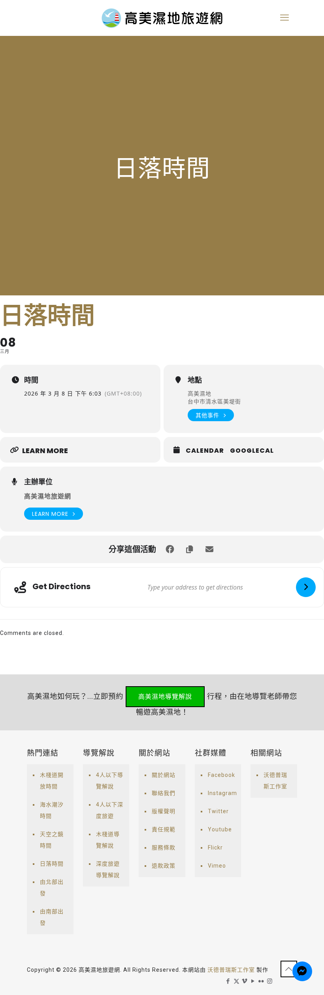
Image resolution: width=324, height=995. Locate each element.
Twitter (218, 811)
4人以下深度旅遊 (109, 810)
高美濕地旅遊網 (47, 496)
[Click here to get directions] (306, 587)
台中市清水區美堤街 (214, 401)
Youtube (220, 829)
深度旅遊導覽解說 (108, 869)
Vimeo (217, 865)
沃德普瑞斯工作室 (275, 781)
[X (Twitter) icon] (236, 981)
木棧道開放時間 (52, 781)
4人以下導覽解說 (109, 781)
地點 (195, 380)
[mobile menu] (284, 17)
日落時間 (52, 864)
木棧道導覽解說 (108, 840)
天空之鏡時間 (52, 840)
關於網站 (163, 775)
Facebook (221, 775)
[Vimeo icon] (245, 981)
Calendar (205, 451)
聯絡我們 (163, 793)
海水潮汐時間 (52, 810)
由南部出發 (52, 917)
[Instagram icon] (270, 981)
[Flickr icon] (261, 981)
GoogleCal (252, 451)
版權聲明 (163, 811)
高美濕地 (199, 393)
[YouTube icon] (253, 981)
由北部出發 (52, 887)
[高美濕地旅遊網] (162, 17)
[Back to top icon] (289, 969)
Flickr (215, 847)
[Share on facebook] (170, 549)
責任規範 (163, 829)
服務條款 (163, 847)
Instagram (222, 793)
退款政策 (163, 865)
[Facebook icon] (228, 981)
